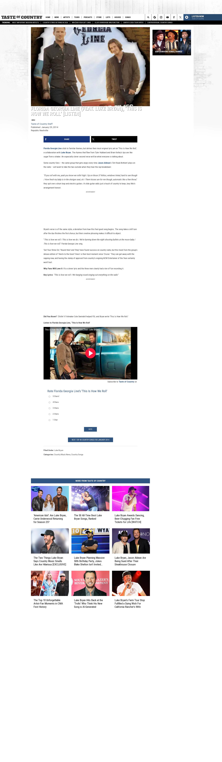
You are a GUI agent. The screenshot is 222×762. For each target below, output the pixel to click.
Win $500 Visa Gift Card (81, 23)
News (56, 17)
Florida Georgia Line (53, 148)
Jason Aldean (104, 163)
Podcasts (88, 17)
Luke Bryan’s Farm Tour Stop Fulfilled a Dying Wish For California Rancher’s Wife (130, 603)
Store (98, 17)
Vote (90, 429)
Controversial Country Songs (160, 23)
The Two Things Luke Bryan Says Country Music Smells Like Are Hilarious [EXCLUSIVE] (50, 561)
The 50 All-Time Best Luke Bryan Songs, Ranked (88, 517)
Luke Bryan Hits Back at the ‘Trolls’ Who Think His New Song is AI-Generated (88, 603)
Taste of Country (126, 381)
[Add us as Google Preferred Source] (154, 17)
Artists (66, 17)
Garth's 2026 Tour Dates (133, 23)
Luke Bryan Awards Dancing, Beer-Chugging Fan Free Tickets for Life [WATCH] (129, 519)
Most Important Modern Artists (25, 23)
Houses (117, 17)
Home (48, 17)
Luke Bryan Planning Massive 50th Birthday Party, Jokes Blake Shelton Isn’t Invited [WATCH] (89, 561)
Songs (128, 17)
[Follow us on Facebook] (174, 17)
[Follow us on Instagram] (161, 17)
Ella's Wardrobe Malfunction (107, 23)
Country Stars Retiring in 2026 (55, 23)
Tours (77, 17)
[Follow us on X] (180, 17)
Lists (108, 17)
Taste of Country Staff (42, 124)
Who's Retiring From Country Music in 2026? (169, 50)
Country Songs (77, 455)
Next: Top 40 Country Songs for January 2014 (90, 440)
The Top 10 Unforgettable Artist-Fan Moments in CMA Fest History (48, 603)
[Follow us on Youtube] (167, 17)
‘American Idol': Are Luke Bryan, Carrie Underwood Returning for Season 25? (50, 519)
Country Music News (62, 455)
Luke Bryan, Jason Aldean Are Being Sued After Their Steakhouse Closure (130, 561)
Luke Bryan (66, 152)
